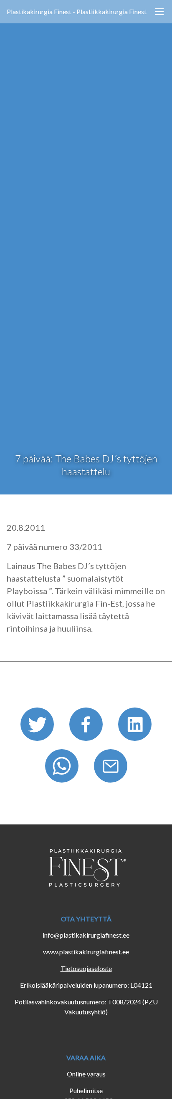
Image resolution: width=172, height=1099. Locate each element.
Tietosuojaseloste (86, 968)
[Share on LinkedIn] (135, 727)
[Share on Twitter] (38, 727)
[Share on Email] (110, 769)
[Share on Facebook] (87, 727)
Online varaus (86, 1074)
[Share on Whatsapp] (63, 769)
